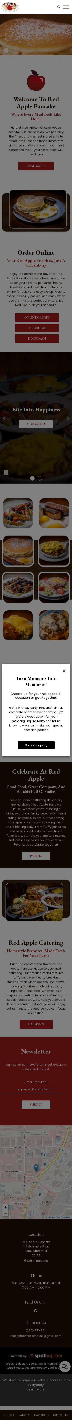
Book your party (36, 745)
